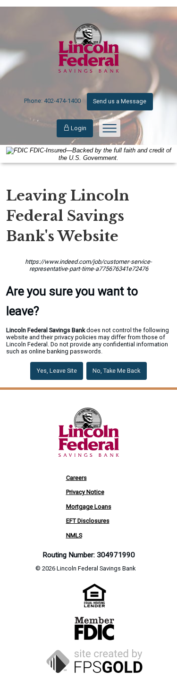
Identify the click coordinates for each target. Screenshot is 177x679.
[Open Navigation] (109, 128)
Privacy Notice (85, 491)
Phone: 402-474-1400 (52, 100)
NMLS (74, 535)
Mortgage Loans (88, 506)
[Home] (89, 81)
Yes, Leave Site (57, 370)
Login (77, 128)
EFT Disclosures (88, 520)
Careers (76, 477)
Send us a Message (119, 101)
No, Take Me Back (116, 370)
